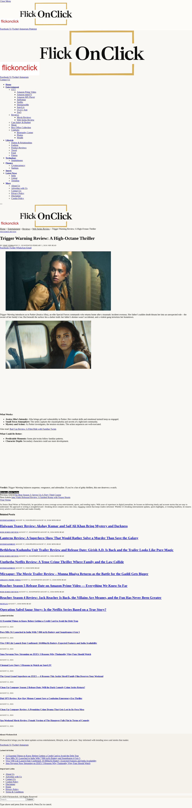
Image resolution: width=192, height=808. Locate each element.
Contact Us (5, 79)
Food (13, 153)
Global (14, 178)
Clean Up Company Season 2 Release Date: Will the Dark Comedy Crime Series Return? (42, 687)
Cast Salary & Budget (21, 122)
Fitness (14, 155)
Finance (9, 163)
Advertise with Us (19, 188)
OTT (13, 89)
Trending (15, 180)
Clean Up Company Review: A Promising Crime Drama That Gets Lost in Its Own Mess (42, 709)
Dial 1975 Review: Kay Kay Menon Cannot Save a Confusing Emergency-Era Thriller (41, 698)
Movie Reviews (24, 117)
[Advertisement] (84, 391)
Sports (9, 170)
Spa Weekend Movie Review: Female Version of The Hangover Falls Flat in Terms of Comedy (44, 720)
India (13, 175)
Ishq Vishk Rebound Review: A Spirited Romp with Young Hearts (40, 497)
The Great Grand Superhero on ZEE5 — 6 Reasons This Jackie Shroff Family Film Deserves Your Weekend (51, 676)
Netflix (20, 102)
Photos (20, 135)
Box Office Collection (21, 127)
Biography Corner (25, 132)
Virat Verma (8, 245)
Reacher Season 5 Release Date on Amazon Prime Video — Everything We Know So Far (63, 585)
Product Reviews (18, 148)
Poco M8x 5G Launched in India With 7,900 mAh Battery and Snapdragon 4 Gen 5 (40, 632)
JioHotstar (21, 99)
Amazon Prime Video (26, 92)
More (8, 183)
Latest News (11, 173)
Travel (14, 150)
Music (14, 125)
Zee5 (19, 112)
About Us (15, 186)
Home (8, 84)
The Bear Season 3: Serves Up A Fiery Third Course (37, 495)
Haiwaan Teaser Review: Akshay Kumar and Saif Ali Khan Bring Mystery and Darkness (64, 526)
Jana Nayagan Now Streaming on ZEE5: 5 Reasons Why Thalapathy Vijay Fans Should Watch (45, 654)
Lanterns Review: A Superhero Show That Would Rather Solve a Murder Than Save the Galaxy (69, 538)
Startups (14, 168)
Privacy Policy (17, 193)
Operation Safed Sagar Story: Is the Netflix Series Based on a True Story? (53, 609)
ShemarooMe (23, 105)
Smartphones (17, 160)
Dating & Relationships (21, 142)
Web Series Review (25, 120)
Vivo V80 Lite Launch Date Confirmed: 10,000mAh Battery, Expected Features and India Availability (48, 643)
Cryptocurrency (18, 165)
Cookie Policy (17, 198)
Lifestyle (9, 140)
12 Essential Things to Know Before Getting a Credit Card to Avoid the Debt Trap (39, 621)
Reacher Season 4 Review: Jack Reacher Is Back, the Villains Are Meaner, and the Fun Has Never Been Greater (80, 597)
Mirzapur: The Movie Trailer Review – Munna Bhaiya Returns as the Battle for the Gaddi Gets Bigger (74, 574)
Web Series (13, 492)
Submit (30, 799)
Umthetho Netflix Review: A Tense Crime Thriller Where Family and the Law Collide (62, 562)
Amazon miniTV (24, 94)
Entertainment (12, 87)
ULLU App (22, 110)
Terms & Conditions (15, 792)
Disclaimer (16, 196)
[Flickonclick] (72, 74)
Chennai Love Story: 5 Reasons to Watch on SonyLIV (26, 665)
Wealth (20, 137)
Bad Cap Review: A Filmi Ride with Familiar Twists (33, 429)
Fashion (14, 145)
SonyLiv (21, 107)
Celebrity (15, 130)
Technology (11, 158)
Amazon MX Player (26, 97)
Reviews (15, 115)
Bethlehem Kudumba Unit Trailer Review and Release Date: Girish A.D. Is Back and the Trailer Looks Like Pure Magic (86, 550)
